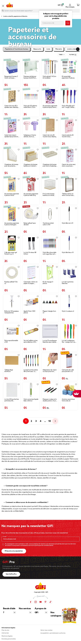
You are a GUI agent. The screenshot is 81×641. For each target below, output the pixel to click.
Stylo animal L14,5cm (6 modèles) (49, 77)
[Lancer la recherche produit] (3, 10)
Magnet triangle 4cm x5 (49, 312)
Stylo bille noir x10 (67, 223)
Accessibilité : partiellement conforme (52, 633)
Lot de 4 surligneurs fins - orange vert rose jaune (69, 341)
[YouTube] (40, 602)
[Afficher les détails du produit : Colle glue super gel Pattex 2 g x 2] (11, 243)
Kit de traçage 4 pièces (48, 282)
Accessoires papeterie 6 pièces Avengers (11, 224)
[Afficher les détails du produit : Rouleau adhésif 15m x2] (11, 272)
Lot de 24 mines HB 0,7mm (30, 253)
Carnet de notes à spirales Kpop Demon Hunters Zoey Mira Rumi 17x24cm (11, 136)
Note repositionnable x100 (11, 341)
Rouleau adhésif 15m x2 (11, 282)
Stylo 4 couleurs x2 (68, 311)
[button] (62, 5)
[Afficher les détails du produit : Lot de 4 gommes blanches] (69, 272)
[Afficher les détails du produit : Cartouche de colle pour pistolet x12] (69, 360)
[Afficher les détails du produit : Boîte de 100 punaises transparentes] (11, 302)
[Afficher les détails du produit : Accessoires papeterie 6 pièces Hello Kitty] (31, 184)
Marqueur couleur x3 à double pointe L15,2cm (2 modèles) (50, 400)
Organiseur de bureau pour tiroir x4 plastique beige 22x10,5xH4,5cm (50, 165)
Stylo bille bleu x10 (68, 252)
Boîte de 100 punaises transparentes (11, 312)
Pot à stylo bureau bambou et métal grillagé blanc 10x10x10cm (48, 194)
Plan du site (5, 630)
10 (49, 421)
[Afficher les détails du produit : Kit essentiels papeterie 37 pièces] (69, 67)
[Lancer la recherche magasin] (67, 23)
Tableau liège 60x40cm (8, 370)
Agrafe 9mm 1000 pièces (29, 312)
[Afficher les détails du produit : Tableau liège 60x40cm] (11, 360)
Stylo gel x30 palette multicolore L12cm (30, 106)
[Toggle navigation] (3, 6)
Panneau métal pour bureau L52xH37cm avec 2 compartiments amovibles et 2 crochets (31, 77)
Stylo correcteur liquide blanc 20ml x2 (31, 400)
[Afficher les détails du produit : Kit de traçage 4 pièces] (50, 272)
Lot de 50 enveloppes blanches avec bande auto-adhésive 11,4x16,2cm (50, 341)
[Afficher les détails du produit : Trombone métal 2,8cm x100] (50, 214)
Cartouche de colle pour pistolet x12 (68, 370)
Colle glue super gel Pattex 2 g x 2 (10, 253)
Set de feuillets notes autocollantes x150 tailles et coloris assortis (31, 341)
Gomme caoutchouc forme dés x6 (68, 400)
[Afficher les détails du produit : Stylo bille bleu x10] (69, 243)
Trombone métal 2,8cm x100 (48, 224)
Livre (48, 49)
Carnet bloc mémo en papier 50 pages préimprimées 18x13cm (30, 282)
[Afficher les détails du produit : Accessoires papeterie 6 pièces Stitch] (11, 184)
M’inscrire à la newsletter (14, 551)
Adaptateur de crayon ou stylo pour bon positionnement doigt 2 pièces (50, 370)
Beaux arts (37, 49)
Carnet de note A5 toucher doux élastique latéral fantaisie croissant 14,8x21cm (50, 136)
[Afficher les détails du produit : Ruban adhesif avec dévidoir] (31, 214)
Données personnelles (9, 639)
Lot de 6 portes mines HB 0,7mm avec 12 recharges (31, 370)
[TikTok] (50, 602)
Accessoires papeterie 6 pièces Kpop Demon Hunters (50, 106)
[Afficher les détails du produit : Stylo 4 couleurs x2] (69, 302)
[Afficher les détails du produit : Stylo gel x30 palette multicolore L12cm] (31, 96)
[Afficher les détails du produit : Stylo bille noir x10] (69, 214)
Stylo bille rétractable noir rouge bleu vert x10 (49, 253)
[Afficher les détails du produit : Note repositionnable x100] (11, 331)
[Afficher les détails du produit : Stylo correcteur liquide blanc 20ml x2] (31, 390)
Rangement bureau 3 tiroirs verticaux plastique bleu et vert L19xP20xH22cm (11, 77)
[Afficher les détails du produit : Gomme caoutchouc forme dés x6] (69, 390)
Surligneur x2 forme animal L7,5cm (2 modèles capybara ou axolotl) (30, 136)
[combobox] (61, 54)
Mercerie (58, 49)
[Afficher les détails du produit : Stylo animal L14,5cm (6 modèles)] (50, 67)
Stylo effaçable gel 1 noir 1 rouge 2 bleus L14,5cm (68, 106)
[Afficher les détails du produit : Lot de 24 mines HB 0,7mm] (31, 243)
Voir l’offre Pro (11, 574)
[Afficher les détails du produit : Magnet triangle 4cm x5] (50, 302)
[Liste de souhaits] (18, 61)
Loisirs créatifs (72, 49)
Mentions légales (7, 636)
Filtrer (71, 54)
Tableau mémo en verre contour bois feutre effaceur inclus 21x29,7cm (68, 194)
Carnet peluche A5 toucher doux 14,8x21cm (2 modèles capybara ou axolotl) (69, 136)
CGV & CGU (5, 633)
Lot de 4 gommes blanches (67, 282)
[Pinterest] (45, 602)
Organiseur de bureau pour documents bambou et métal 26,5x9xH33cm (11, 165)
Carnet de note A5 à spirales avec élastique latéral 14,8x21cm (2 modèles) (11, 106)
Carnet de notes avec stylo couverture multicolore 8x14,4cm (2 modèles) (69, 165)
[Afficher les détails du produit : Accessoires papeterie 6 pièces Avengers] (11, 214)
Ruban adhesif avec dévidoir (30, 224)
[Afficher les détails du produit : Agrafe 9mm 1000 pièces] (31, 302)
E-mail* (5, 536)
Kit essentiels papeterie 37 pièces (68, 77)
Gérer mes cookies (46, 630)
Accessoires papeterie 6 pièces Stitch (11, 194)
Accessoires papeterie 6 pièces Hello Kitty (31, 194)
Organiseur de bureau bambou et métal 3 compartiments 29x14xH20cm (30, 165)
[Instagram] (36, 602)
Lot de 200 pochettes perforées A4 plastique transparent (11, 400)
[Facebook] (31, 602)
